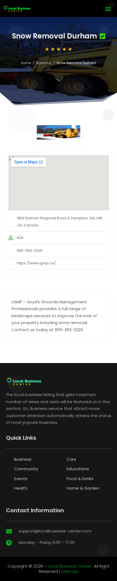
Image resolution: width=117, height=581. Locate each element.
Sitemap (69, 571)
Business (43, 63)
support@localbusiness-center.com (55, 531)
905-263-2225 (29, 250)
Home (26, 63)
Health (20, 488)
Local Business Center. (70, 566)
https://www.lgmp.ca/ (36, 263)
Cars (71, 459)
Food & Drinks (80, 478)
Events (20, 478)
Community (26, 469)
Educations (78, 469)
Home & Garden (83, 488)
